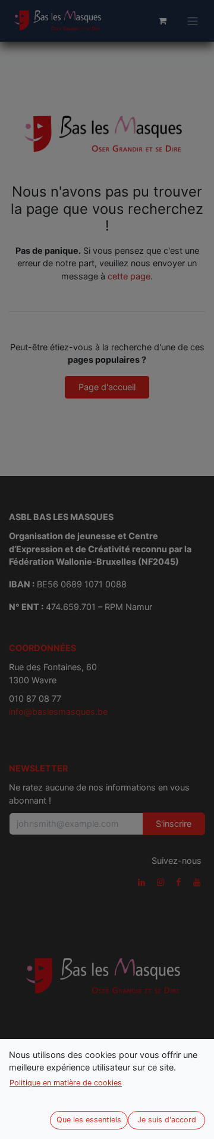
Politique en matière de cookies (66, 1082)
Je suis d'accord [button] (166, 1119)
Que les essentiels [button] (88, 1119)
